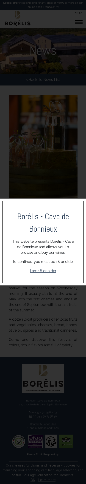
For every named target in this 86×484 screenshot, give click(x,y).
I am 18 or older (43, 271)
